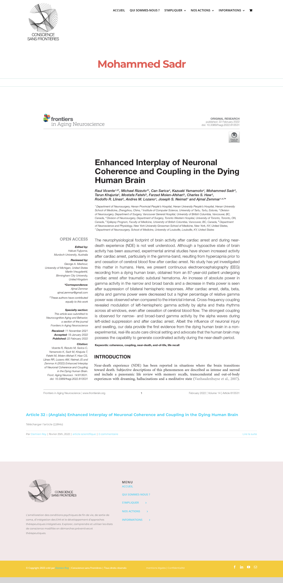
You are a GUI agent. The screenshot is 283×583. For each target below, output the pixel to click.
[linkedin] (241, 567)
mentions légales (156, 567)
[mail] (255, 567)
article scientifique (84, 434)
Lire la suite (250, 434)
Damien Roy (38, 434)
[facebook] (234, 567)
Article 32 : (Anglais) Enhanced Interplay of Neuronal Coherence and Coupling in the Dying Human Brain (132, 414)
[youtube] (248, 567)
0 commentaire (108, 434)
